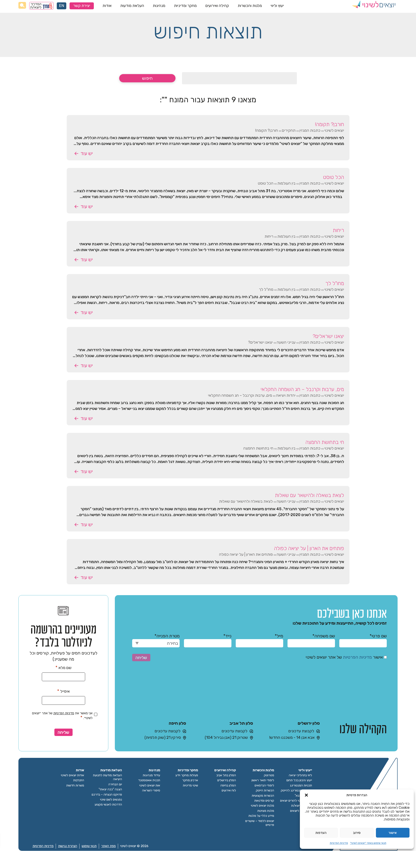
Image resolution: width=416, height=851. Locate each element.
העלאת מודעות (132, 5)
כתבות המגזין (309, 130)
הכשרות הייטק (265, 790)
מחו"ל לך (334, 283)
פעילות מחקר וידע (187, 775)
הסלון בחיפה (228, 785)
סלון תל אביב (241, 723)
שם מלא (63, 667)
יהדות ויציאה (286, 395)
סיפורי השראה (151, 790)
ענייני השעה (286, 342)
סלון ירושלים (309, 723)
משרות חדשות (75, 785)
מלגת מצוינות (265, 811)
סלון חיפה (177, 723)
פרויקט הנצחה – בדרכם (107, 794)
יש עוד (87, 153)
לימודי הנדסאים (264, 785)
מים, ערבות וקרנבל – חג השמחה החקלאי (302, 389)
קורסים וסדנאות (264, 800)
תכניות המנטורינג (301, 785)
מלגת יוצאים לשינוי (262, 805)
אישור (392, 833)
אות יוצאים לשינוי (149, 785)
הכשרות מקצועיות (263, 795)
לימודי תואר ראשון (263, 780)
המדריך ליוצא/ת (36, 6)
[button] (306, 795)
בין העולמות (286, 183)
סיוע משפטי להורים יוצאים (296, 800)
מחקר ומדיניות (185, 5)
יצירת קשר (81, 5)
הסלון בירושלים (226, 780)
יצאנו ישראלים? (328, 336)
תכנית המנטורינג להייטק (296, 790)
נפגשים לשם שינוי (111, 799)
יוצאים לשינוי (334, 130)
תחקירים (289, 130)
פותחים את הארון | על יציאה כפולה (309, 548)
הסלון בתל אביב (226, 775)
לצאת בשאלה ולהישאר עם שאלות (309, 495)
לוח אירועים (229, 790)
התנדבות (78, 780)
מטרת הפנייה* (167, 635)
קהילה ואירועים (217, 5)
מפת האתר (108, 846)
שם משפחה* (323, 635)
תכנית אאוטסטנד (149, 780)
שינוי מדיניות (190, 785)
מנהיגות (159, 5)
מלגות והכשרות (250, 5)
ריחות (338, 230)
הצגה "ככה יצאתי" (110, 789)
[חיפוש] (22, 5)
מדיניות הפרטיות (339, 843)
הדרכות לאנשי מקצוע (108, 804)
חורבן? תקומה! (329, 124)
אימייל (63, 691)
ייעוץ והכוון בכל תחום (299, 780)
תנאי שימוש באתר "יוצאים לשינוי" (368, 843)
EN (61, 5)
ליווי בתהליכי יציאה (300, 775)
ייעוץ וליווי (305, 770)
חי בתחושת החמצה (325, 442)
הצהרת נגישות (67, 846)
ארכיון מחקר (190, 780)
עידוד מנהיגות (151, 775)
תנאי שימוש (89, 846)
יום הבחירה (115, 784)
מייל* (279, 635)
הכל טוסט (333, 177)
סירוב (357, 833)
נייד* (227, 635)
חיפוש (147, 78)
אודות (107, 5)
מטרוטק (269, 775)
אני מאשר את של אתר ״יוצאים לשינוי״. (62, 715)
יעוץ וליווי (277, 5)
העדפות (321, 833)
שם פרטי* (378, 635)
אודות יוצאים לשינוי (72, 775)
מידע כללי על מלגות (261, 816)
